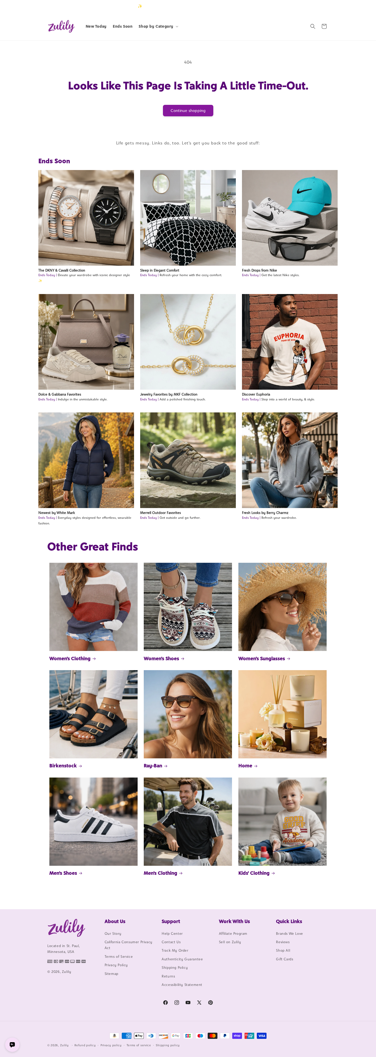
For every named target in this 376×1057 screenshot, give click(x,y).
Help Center (172, 933)
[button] (158, 26)
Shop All (283, 951)
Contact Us (171, 942)
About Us (115, 921)
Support (171, 921)
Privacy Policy (116, 965)
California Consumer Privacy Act (128, 945)
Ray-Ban (153, 765)
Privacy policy (111, 1045)
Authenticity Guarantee (182, 959)
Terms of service (139, 1045)
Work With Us (234, 921)
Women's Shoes (161, 658)
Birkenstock (63, 765)
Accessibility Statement (182, 985)
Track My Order (175, 951)
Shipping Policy (175, 967)
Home (245, 765)
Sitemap (111, 974)
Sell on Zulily (230, 942)
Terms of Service (119, 956)
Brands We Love (289, 933)
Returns (168, 976)
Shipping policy (168, 1045)
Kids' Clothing (254, 873)
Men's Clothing (160, 873)
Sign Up (321, 6)
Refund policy (85, 1045)
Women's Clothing (70, 658)
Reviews (283, 942)
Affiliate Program (233, 933)
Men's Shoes (63, 873)
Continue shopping (188, 110)
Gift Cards (284, 959)
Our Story (113, 933)
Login (304, 6)
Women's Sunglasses (261, 658)
